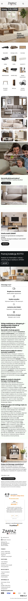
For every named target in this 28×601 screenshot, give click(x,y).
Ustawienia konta (5, 575)
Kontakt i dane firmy (5, 585)
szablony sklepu (14, 598)
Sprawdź (5, 244)
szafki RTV (11, 370)
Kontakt (3, 573)
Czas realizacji (4, 561)
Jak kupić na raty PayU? (6, 556)
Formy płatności (4, 566)
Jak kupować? (4, 588)
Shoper (25, 598)
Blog (2, 584)
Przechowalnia (4, 577)
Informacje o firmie (5, 582)
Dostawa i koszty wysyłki (6, 565)
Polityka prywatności (5, 587)
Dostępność (4, 563)
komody (18, 359)
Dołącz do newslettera (8, 478)
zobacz (14, 162)
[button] (9, 498)
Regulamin (3, 554)
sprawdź (4, 263)
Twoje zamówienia (5, 572)
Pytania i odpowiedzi (5, 553)
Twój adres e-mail (5, 475)
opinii (17, 495)
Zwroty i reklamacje (5, 551)
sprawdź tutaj (6, 183)
